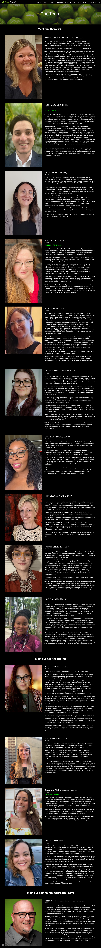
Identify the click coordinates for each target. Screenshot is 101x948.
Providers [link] (60, 2)
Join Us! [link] (85, 2)
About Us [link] (46, 2)
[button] (99, 2)
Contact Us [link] (93, 2)
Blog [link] (74, 2)
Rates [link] (79, 2)
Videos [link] (53, 2)
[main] (50, 14)
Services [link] (67, 2)
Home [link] (39, 2)
